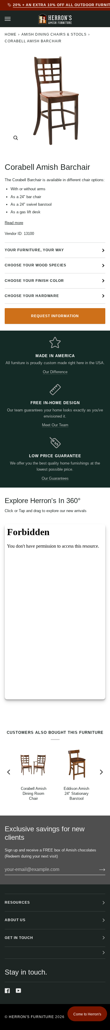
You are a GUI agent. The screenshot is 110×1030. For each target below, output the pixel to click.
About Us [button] (15, 920)
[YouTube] (18, 990)
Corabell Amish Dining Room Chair (33, 793)
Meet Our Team (55, 425)
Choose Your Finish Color (34, 281)
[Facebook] (7, 990)
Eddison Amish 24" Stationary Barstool (76, 793)
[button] (55, 953)
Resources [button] (17, 902)
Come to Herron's (87, 1014)
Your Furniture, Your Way (34, 250)
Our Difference (55, 372)
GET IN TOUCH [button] (19, 938)
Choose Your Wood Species (35, 265)
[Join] (97, 869)
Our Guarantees (55, 478)
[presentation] (9, 771)
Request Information (55, 316)
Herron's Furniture (31, 1017)
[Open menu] (13, 19)
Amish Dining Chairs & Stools (54, 34)
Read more (14, 223)
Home (10, 34)
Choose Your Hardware (32, 296)
